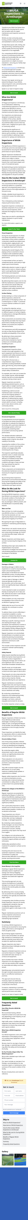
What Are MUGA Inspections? (11, 1122)
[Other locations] (20, 3)
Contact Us (14, 560)
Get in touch (14, 21)
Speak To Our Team (14, 229)
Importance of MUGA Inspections (13, 1125)
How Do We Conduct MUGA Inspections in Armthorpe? (11, 1129)
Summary (6, 1141)
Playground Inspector (10, 68)
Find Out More (14, 862)
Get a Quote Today (14, 413)
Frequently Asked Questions (11, 1144)
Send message (14, 1113)
